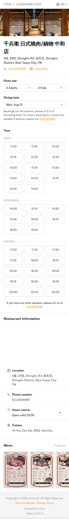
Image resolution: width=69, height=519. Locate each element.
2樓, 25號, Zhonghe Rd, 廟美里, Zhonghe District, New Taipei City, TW (34, 380)
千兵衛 (7, 4)
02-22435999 (17, 69)
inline (41, 508)
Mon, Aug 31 (14, 104)
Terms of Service (24, 503)
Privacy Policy (45, 503)
